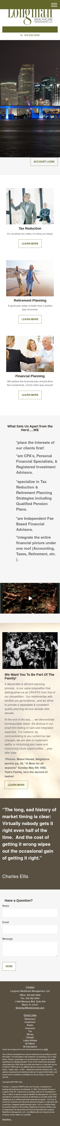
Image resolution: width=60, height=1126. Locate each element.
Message (7, 938)
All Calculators (30, 1046)
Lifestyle (30, 1037)
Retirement (30, 1018)
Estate (30, 1025)
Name (5, 905)
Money (30, 1034)
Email (5, 922)
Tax (30, 1031)
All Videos (30, 1043)
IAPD (46, 1049)
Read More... (7, 1119)
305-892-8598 (32, 35)
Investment (30, 1021)
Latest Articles (30, 1040)
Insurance (30, 1028)
